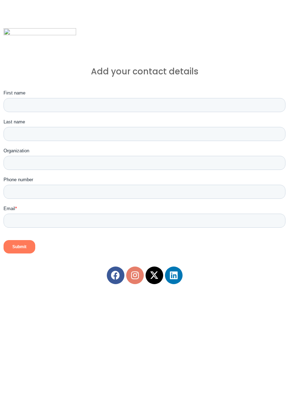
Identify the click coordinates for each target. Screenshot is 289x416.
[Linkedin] (174, 275)
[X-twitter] (154, 275)
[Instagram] (135, 275)
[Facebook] (115, 275)
